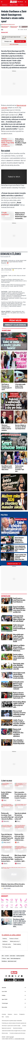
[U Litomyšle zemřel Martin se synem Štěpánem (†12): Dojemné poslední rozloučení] (6, 684)
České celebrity (17, 944)
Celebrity (4, 938)
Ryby (26, 907)
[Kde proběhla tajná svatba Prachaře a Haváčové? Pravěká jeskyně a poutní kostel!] (6, 637)
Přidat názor (15, 320)
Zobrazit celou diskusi (15, 324)
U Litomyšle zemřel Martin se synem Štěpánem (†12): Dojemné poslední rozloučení (18, 685)
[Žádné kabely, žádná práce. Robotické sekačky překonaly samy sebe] (6, 666)
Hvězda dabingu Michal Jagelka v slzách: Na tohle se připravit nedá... (19, 704)
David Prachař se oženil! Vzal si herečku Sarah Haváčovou (19, 600)
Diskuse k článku (10, 254)
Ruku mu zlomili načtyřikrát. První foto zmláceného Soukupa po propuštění (19, 713)
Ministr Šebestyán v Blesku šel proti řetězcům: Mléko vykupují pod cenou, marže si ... (19, 540)
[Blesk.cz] (13, 1)
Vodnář (21, 907)
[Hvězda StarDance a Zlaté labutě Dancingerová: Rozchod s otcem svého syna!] (7, 24)
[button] (9, 980)
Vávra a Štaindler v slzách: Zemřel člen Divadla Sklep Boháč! (18, 741)
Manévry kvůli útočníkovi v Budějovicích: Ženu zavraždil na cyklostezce (18, 732)
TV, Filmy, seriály (6, 947)
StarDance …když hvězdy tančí (9, 961)
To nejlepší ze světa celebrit (11, 935)
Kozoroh (16, 907)
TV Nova (4, 958)
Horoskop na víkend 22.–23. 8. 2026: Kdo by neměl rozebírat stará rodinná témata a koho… (19, 922)
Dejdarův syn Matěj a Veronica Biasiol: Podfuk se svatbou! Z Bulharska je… (18, 648)
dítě (3, 955)
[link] (6, 976)
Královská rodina (6, 944)
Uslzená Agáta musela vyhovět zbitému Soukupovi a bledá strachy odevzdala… (19, 675)
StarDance (4, 941)
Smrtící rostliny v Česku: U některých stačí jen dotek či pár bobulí (18, 657)
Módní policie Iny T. (15, 941)
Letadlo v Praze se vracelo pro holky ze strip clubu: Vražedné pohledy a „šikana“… (19, 722)
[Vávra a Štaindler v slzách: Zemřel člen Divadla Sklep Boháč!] (6, 742)
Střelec (11, 907)
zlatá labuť (12, 955)
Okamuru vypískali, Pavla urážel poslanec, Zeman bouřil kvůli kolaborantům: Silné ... (20, 557)
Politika (3, 543)
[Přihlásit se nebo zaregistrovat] (25, 1)
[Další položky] (26, 5)
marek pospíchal (20, 955)
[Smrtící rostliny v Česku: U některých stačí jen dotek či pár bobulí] (6, 657)
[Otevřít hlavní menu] (1, 1)
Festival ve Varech (14, 938)
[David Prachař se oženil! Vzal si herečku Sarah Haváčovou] (6, 601)
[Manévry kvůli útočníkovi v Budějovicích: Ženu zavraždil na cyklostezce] (6, 731)
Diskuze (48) (4, 32)
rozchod (7, 955)
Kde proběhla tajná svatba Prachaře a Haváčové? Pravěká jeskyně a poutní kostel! (18, 637)
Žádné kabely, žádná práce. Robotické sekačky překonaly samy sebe (18, 666)
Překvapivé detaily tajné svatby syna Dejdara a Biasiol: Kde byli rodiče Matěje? (19, 618)
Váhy (2, 907)
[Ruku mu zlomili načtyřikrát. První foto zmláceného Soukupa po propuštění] (6, 713)
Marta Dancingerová (15, 958)
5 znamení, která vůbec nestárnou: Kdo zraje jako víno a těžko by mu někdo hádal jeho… (19, 913)
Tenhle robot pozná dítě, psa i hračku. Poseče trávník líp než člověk (19, 627)
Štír (7, 907)
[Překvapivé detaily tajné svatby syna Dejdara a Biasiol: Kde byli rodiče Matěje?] (6, 618)
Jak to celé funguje (14, 44)
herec (8, 958)
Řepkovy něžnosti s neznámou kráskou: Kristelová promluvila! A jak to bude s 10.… (19, 695)
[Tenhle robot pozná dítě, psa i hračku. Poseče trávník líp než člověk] (6, 628)
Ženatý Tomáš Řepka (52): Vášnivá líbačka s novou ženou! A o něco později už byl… (19, 609)
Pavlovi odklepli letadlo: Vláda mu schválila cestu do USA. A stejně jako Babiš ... (20, 548)
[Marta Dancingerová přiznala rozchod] (4, 26)
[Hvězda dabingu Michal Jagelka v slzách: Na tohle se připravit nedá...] (6, 704)
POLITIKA (4, 515)
